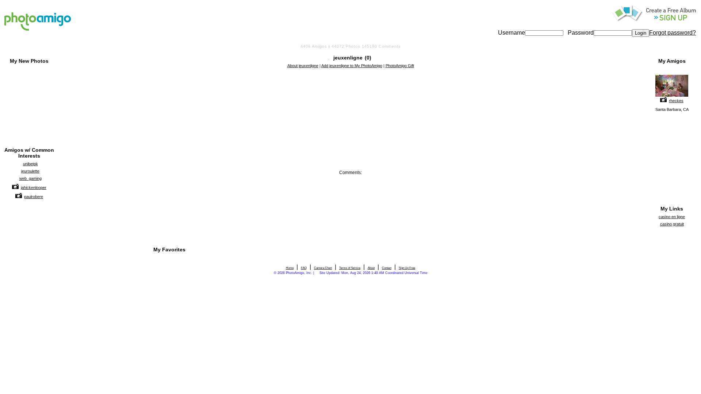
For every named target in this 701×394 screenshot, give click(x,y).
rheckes (676, 100)
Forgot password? (672, 33)
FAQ (304, 268)
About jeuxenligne (302, 65)
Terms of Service (349, 268)
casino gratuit (672, 224)
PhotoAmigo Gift (400, 65)
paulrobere (33, 196)
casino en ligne (672, 217)
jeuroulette (30, 171)
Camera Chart (323, 268)
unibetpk (30, 164)
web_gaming (30, 178)
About (371, 268)
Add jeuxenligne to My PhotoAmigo (351, 65)
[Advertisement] (350, 88)
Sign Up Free (407, 268)
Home (290, 268)
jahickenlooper (33, 187)
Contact (386, 268)
